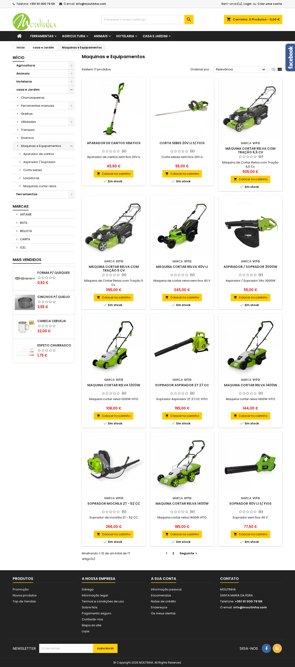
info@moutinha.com (91, 4)
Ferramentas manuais (37, 105)
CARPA (24, 239)
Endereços (159, 607)
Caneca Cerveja (51, 321)
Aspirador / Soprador (39, 162)
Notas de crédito (163, 601)
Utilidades (28, 122)
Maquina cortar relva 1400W (250, 385)
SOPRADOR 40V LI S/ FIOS (250, 503)
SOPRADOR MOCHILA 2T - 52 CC (113, 503)
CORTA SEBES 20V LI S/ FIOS (182, 143)
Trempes (28, 130)
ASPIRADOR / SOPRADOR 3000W (250, 266)
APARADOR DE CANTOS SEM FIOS (114, 143)
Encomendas (161, 595)
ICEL (22, 247)
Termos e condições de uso (103, 601)
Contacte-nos (92, 619)
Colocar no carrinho (113, 174)
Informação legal (95, 595)
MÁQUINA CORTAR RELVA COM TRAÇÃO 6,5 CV (250, 150)
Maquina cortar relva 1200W (113, 385)
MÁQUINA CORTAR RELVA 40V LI (182, 266)
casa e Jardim (155, 36)
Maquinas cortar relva (39, 186)
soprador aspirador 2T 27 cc (182, 385)
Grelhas (27, 114)
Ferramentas (41, 36)
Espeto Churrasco (54, 345)
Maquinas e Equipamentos (41, 146)
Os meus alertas (163, 613)
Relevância (241, 69)
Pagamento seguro (96, 613)
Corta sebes (32, 170)
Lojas (85, 631)
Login (247, 4)
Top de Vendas (24, 601)
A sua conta (163, 578)
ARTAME (25, 214)
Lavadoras (31, 178)
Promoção (21, 589)
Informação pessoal (166, 589)
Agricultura (73, 36)
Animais (101, 36)
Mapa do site (91, 625)
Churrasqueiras (32, 97)
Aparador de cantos (38, 154)
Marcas (21, 206)
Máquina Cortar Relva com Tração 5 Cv (114, 268)
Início (18, 57)
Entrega (88, 589)
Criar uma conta (269, 4)
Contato (229, 578)
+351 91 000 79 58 (42, 4)
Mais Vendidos (27, 259)
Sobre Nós (89, 607)
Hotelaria (125, 36)
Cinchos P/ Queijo (53, 297)
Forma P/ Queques (53, 273)
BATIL (23, 222)
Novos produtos (25, 595)
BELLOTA (25, 231)
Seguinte (189, 553)
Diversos (27, 138)
